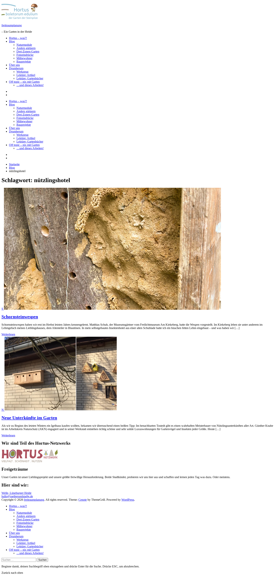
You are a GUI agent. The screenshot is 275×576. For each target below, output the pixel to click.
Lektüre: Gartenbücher (29, 78)
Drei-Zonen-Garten (27, 51)
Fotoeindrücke (24, 54)
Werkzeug (22, 71)
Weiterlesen (8, 334)
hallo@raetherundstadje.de (17, 496)
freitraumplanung (11, 25)
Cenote (82, 499)
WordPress (127, 499)
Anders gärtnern (26, 48)
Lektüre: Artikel (25, 75)
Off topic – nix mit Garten (24, 81)
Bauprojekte (23, 61)
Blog (12, 41)
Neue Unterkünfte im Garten (29, 417)
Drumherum (16, 68)
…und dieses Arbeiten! (30, 85)
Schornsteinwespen (19, 316)
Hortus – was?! (18, 38)
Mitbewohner (24, 58)
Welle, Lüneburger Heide (16, 493)
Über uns (14, 65)
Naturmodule (24, 44)
